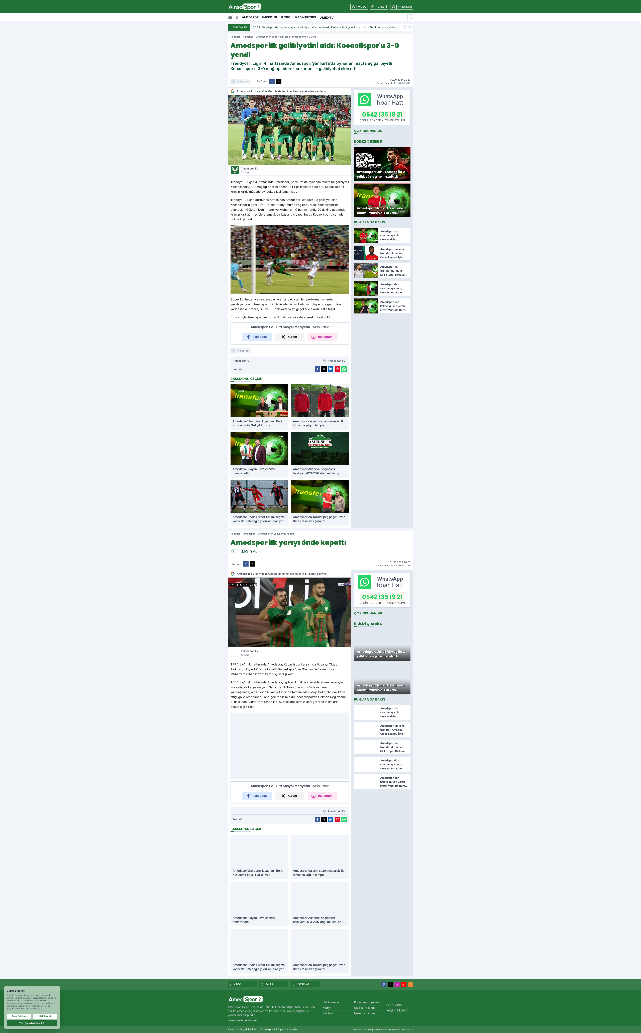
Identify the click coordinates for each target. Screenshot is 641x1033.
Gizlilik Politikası (365, 1007)
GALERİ (269, 984)
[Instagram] (397, 984)
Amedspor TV (249, 170)
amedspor (243, 81)
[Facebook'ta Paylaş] (272, 81)
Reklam (328, 1013)
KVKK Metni (394, 1005)
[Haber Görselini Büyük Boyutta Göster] (289, 130)
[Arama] (410, 17)
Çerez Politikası (365, 1013)
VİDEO (237, 984)
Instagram (325, 336)
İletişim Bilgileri (396, 1010)
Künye (327, 1007)
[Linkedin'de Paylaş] (330, 369)
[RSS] (410, 984)
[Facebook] (383, 984)
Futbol (286, 17)
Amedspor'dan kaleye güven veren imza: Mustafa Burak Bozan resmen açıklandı (307, 27)
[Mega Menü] (230, 17)
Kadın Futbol (306, 17)
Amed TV (327, 17)
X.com (292, 336)
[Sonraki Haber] (410, 27)
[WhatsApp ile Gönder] (344, 369)
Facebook (260, 336)
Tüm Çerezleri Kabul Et (32, 1023)
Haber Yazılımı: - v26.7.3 (383, 1029)
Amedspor (250, 17)
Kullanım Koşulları (366, 1002)
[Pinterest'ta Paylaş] (337, 369)
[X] (390, 984)
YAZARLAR (303, 984)
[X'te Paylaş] (278, 81)
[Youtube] (403, 984)
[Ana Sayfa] (237, 17)
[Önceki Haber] (405, 27)
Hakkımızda (331, 1002)
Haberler (269, 17)
